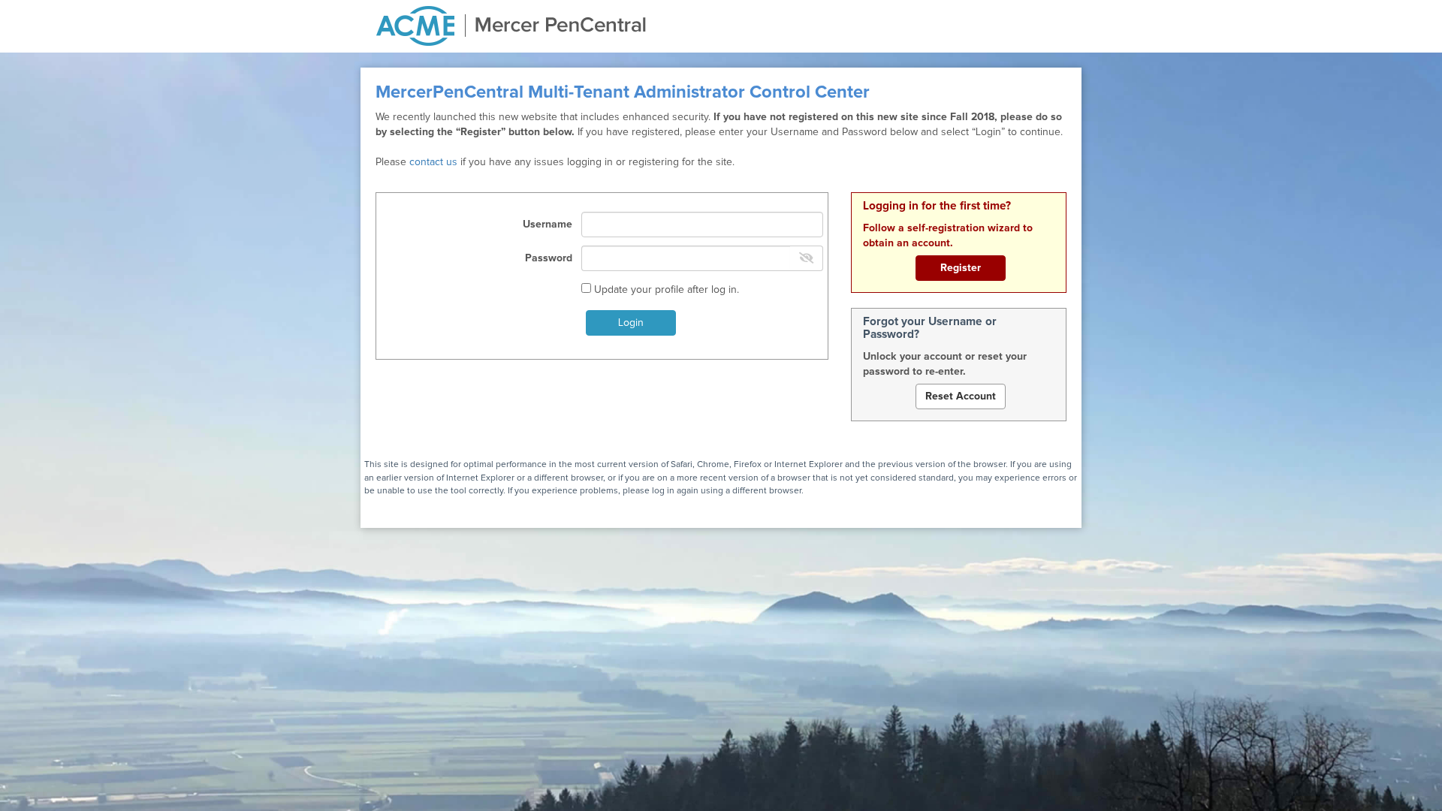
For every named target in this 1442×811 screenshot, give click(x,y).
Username (547, 224)
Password (548, 258)
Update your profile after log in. (665, 290)
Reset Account (960, 396)
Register (960, 268)
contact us (433, 162)
